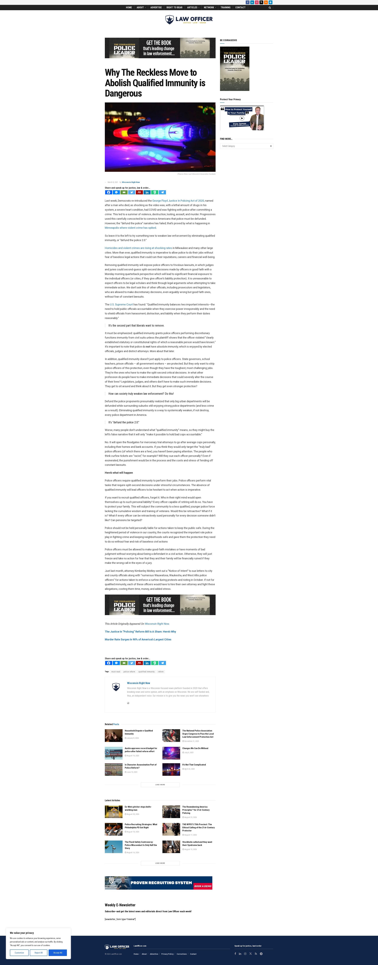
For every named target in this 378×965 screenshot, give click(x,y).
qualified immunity (147, 672)
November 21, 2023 (191, 741)
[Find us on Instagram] (257, 2)
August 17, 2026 (190, 835)
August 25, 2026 (190, 817)
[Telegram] (162, 192)
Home (129, 7)
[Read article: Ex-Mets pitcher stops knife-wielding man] (114, 811)
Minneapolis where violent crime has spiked (130, 227)
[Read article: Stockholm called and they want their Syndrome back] (171, 847)
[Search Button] (270, 7)
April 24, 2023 (189, 769)
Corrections (182, 954)
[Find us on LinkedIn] (252, 2)
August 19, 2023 (132, 755)
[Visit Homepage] (189, 19)
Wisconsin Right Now (131, 182)
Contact (240, 7)
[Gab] (154, 192)
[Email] (124, 192)
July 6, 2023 (188, 752)
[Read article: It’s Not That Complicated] (171, 769)
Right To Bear (174, 7)
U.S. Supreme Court (121, 304)
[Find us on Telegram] (270, 2)
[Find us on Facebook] (248, 2)
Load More (160, 785)
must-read (115, 672)
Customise (19, 953)
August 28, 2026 (132, 814)
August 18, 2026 (132, 832)
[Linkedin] (147, 192)
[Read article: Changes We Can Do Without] (171, 753)
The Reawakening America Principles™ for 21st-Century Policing (196, 809)
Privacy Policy (167, 954)
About (140, 7)
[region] (38, 943)
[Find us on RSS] (266, 2)
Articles (192, 7)
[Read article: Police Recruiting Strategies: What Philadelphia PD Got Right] (114, 829)
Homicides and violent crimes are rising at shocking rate (138, 248)
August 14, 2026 (132, 852)
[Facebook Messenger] (116, 192)
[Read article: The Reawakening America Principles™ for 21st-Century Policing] (171, 811)
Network (209, 7)
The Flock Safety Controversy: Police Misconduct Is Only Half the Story (141, 845)
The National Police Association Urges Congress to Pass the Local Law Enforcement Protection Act (198, 733)
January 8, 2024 (132, 738)
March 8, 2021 (113, 182)
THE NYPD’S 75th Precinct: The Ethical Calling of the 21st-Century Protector (198, 827)
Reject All (39, 953)
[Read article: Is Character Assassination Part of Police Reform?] (114, 769)
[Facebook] (108, 192)
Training (225, 7)
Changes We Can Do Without (195, 748)
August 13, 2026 (190, 849)
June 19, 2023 (131, 772)
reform (161, 672)
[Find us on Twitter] (261, 2)
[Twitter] (131, 192)
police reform (129, 672)
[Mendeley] (139, 192)
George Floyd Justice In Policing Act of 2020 (178, 200)
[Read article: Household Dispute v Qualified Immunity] (114, 735)
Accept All (57, 953)
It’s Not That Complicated (194, 764)
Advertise (156, 7)
